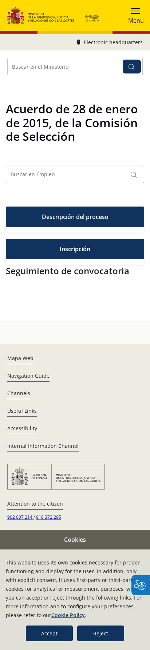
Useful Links (22, 410)
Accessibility (22, 428)
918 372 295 (48, 517)
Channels (18, 393)
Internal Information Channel (43, 445)
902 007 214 (20, 517)
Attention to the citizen (35, 503)
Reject (100, 633)
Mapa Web (20, 358)
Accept (49, 633)
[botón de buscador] (132, 66)
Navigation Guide (28, 375)
